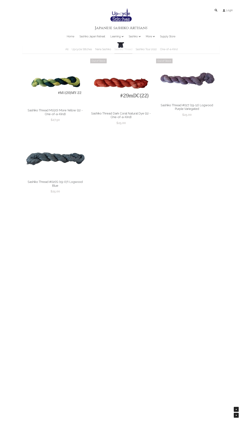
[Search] (216, 10)
